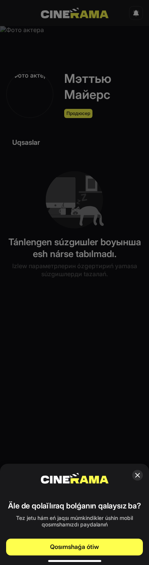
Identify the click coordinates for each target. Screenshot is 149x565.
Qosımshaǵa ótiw (74, 546)
